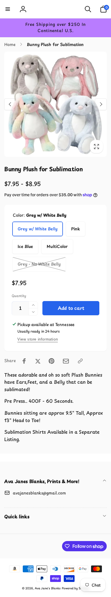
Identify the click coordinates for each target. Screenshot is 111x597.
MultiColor (57, 246)
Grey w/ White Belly (37, 229)
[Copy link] (80, 361)
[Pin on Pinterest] (51, 361)
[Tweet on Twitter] (38, 361)
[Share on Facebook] (24, 361)
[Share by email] (65, 361)
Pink (75, 229)
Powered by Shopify (75, 588)
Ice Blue (25, 246)
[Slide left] (10, 104)
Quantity (19, 296)
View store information (37, 339)
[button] (7, 9)
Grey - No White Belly (39, 264)
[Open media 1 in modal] (55, 104)
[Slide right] (101, 104)
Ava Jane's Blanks (48, 588)
